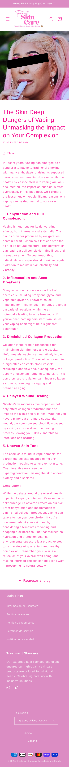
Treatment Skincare (27, 761)
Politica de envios (17, 614)
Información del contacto (22, 606)
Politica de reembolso (20, 622)
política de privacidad (20, 639)
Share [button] (11, 153)
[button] (8, 19)
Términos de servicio (19, 631)
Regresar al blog (37, 580)
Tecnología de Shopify (50, 761)
